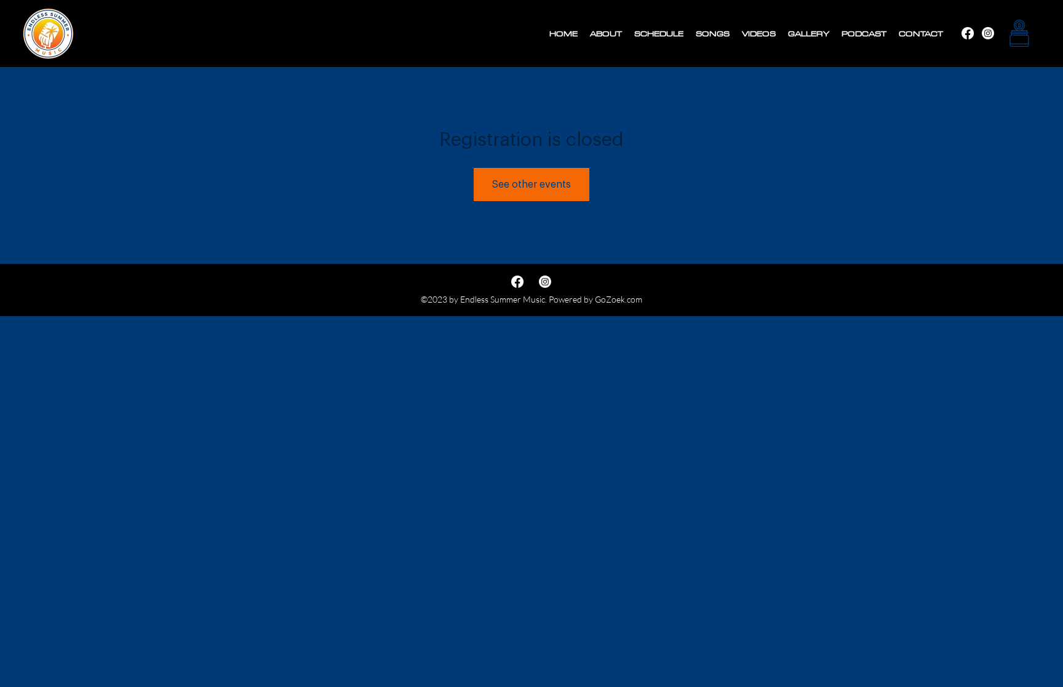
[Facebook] (988, 33)
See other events (531, 184)
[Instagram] (967, 33)
